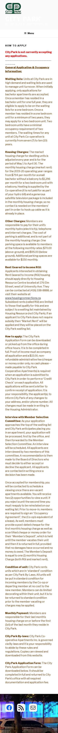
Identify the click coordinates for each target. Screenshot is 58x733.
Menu (31, 33)
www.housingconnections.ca (23, 298)
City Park (23, 18)
